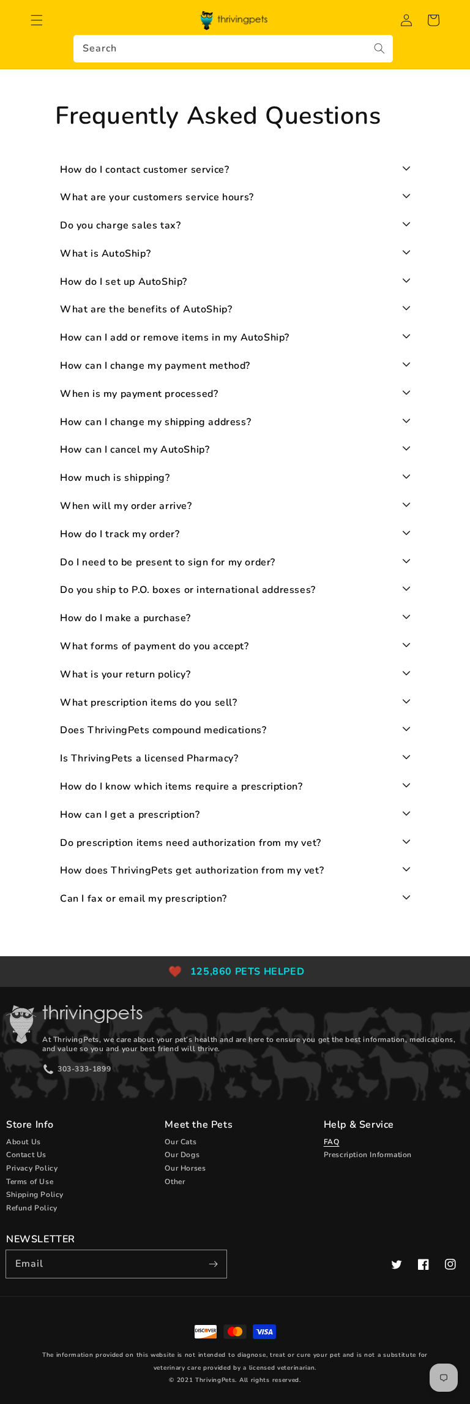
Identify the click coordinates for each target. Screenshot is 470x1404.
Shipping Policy (35, 1194)
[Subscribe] (213, 1263)
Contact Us (26, 1155)
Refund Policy (32, 1208)
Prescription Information (368, 1155)
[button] (36, 20)
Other (175, 1182)
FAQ (332, 1142)
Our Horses (185, 1168)
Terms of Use (29, 1182)
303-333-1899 (84, 1069)
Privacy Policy (32, 1168)
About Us (23, 1142)
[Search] (379, 48)
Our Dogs (182, 1155)
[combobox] (233, 48)
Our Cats (180, 1142)
